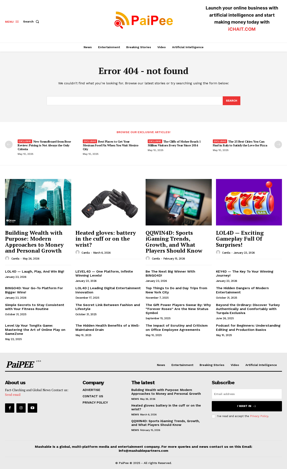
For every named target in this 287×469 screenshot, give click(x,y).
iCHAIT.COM (241, 29)
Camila (15, 258)
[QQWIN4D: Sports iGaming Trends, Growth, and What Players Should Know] (179, 202)
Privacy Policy (259, 416)
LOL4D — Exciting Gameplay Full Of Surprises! (240, 238)
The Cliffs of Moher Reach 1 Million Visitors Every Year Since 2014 (174, 143)
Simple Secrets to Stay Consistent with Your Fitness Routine (34, 307)
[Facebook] (9, 408)
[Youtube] (32, 408)
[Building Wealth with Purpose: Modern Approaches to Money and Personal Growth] (38, 202)
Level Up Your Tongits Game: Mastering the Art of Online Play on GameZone (35, 329)
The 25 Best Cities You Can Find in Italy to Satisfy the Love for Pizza (240, 143)
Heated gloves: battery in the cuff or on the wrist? (105, 238)
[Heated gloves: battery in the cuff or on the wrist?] (108, 202)
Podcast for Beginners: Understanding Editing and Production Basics (248, 327)
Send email (13, 394)
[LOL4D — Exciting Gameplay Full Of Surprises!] (249, 202)
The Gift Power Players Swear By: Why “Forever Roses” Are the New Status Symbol (178, 309)
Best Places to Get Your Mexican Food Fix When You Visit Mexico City (110, 145)
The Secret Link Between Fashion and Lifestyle (107, 307)
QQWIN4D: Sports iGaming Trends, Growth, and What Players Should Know (174, 241)
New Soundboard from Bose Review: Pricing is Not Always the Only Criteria (44, 145)
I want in (244, 406)
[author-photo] (8, 258)
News (135, 398)
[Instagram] (21, 408)
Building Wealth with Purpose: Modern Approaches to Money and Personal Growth (34, 241)
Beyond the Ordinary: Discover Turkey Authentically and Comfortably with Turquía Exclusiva (248, 309)
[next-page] (278, 144)
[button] (32, 21)
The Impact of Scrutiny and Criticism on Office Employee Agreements (177, 327)
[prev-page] (9, 144)
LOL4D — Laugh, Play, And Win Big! (34, 271)
